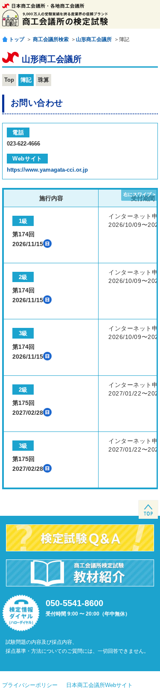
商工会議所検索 (51, 39)
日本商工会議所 (43, 5)
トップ (16, 39)
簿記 (26, 80)
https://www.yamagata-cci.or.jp (47, 170)
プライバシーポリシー (30, 685)
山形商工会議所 (94, 39)
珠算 (43, 80)
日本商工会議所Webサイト (99, 685)
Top (9, 80)
